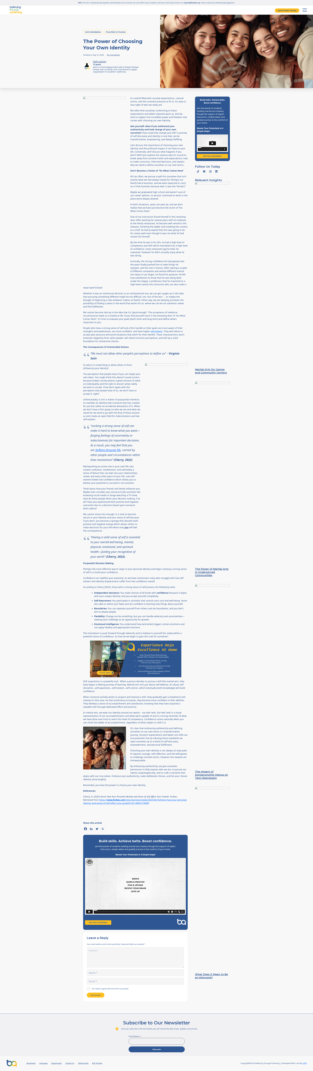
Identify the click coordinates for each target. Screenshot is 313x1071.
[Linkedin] (91, 829)
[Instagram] (210, 171)
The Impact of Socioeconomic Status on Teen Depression (211, 774)
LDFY (305, 1063)
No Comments (113, 55)
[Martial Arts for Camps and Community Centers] (212, 273)
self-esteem (157, 331)
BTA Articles (97, 1063)
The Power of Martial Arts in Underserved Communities (212, 572)
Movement (31, 1063)
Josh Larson (99, 61)
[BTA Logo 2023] (11, 1063)
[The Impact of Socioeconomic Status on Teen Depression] (212, 676)
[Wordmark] (16, 10)
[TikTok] (198, 171)
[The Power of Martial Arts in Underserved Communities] (212, 473)
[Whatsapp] (103, 829)
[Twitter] (97, 829)
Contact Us (69, 1063)
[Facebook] (85, 829)
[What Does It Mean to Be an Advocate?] (212, 878)
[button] (305, 10)
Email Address (135, 1036)
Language (43, 1063)
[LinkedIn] (216, 171)
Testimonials (83, 1063)
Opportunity (56, 1063)
